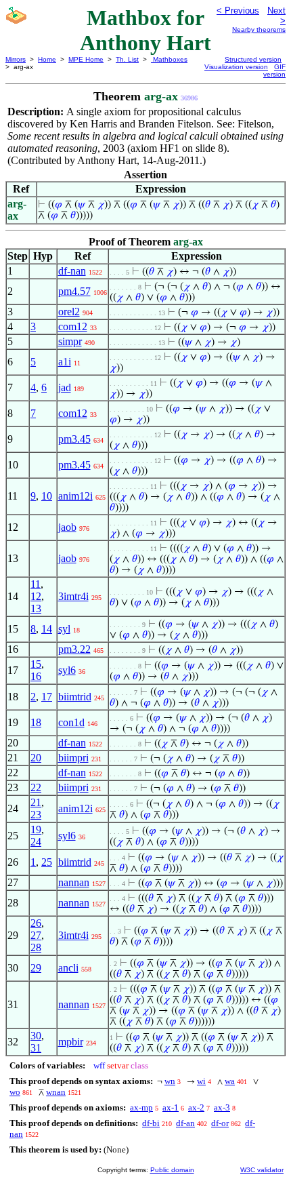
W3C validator (262, 1170)
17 (46, 696)
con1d (71, 722)
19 (35, 829)
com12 (72, 326)
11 (35, 584)
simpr (70, 341)
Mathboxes (169, 59)
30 (35, 1035)
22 (35, 787)
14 (46, 629)
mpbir (70, 1041)
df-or (220, 1123)
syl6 (67, 670)
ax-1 (170, 1107)
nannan (73, 882)
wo (14, 1092)
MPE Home (86, 59)
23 (35, 814)
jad (64, 387)
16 (35, 676)
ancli (68, 968)
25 (46, 862)
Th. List (127, 59)
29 (35, 968)
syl (64, 629)
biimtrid (74, 696)
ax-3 (222, 1107)
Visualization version (236, 67)
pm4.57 (74, 291)
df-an (185, 1123)
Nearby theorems (259, 29)
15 (35, 664)
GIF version (274, 70)
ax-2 (196, 1107)
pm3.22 (74, 649)
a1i (64, 361)
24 (35, 841)
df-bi (151, 1123)
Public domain (172, 1170)
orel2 (69, 311)
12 (35, 596)
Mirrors (15, 59)
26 (35, 923)
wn (169, 1081)
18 (35, 722)
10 (46, 496)
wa (230, 1081)
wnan (56, 1092)
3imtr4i (73, 596)
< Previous (238, 10)
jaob (67, 527)
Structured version (253, 59)
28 (35, 947)
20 (35, 757)
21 (35, 802)
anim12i (75, 496)
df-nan (72, 271)
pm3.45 (74, 439)
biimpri (73, 757)
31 (35, 1048)
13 (35, 608)
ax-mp (141, 1107)
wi (201, 1081)
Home (47, 59)
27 (35, 935)
